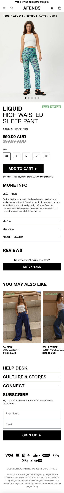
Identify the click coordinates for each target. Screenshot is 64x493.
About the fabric (13, 237)
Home (6, 16)
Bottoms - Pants (36, 16)
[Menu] (4, 8)
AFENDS (44, 469)
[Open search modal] (12, 8)
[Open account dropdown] (52, 8)
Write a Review (32, 266)
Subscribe (15, 394)
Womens (18, 16)
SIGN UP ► (32, 435)
